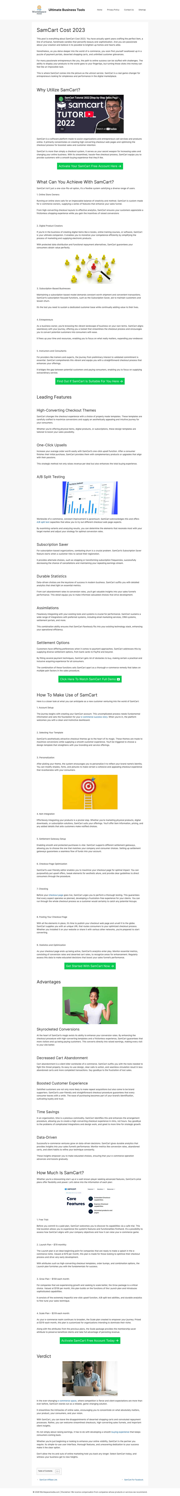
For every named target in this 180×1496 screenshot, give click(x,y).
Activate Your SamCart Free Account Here (88, 166)
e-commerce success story (94, 717)
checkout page (56, 895)
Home (99, 10)
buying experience (120, 1432)
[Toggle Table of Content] (56, 1471)
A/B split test (43, 522)
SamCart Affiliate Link (48, 1480)
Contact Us (129, 10)
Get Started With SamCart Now (88, 966)
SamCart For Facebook (133, 1480)
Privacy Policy (113, 10)
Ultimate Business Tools (67, 10)
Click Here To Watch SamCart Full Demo (88, 679)
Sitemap (142, 10)
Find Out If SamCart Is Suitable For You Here (88, 381)
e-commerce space (67, 1401)
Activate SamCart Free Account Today (88, 1340)
